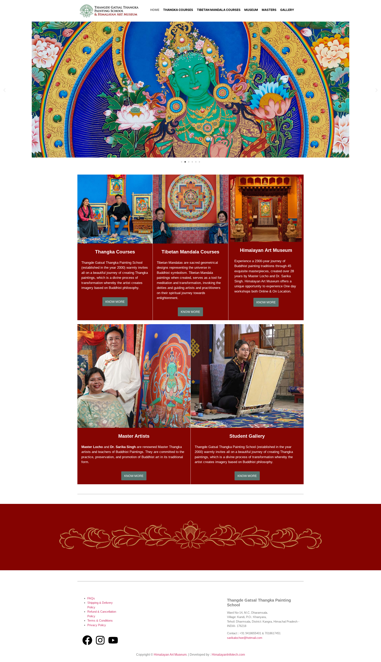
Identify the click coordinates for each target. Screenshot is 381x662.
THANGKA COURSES (178, 10)
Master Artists (133, 436)
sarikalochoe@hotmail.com (244, 637)
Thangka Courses (115, 251)
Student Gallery (247, 436)
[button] (4, 90)
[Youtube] (113, 640)
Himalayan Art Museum (266, 250)
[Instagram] (100, 640)
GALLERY (287, 10)
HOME (154, 10)
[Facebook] (87, 640)
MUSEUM (251, 10)
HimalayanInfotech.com (228, 654)
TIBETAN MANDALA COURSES (219, 10)
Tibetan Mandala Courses (190, 251)
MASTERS (269, 10)
